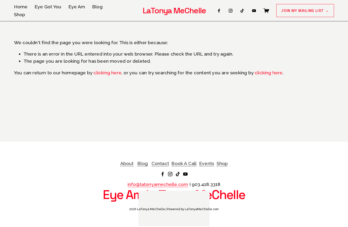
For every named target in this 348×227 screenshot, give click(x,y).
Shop (19, 14)
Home (21, 6)
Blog (97, 6)
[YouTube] (254, 10)
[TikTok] (242, 10)
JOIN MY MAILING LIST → (305, 10)
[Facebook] (219, 10)
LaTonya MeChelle (174, 10)
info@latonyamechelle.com (158, 184)
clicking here (107, 73)
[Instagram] (230, 10)
